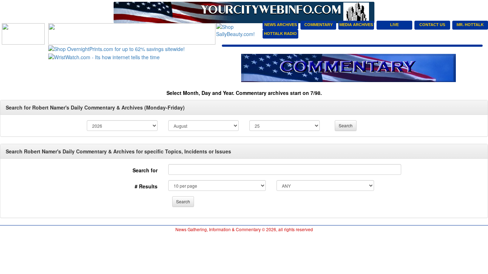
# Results (146, 186)
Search (346, 125)
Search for (145, 170)
